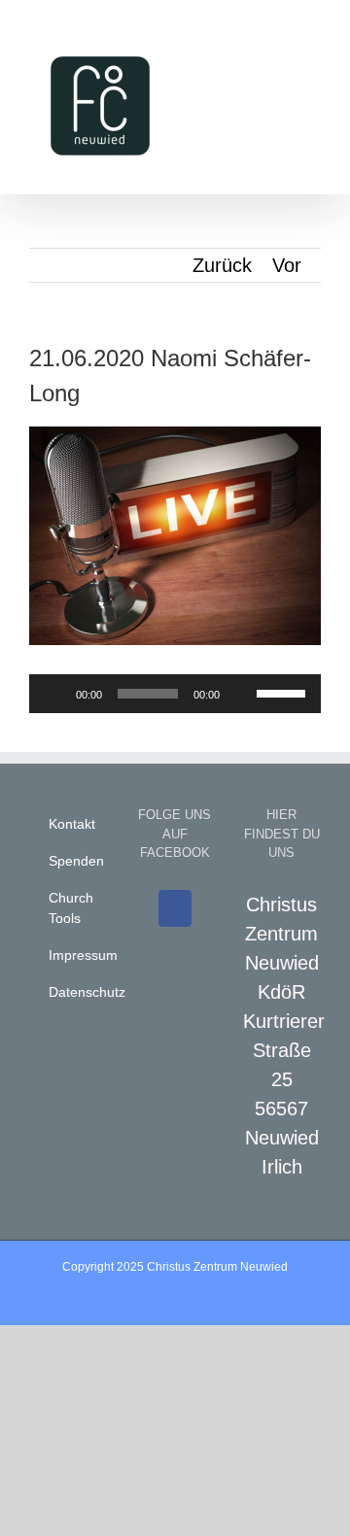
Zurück (222, 265)
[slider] (284, 691)
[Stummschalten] (241, 693)
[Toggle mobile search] (278, 39)
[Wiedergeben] (54, 693)
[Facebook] (175, 908)
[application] (175, 693)
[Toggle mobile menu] (313, 39)
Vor (286, 265)
